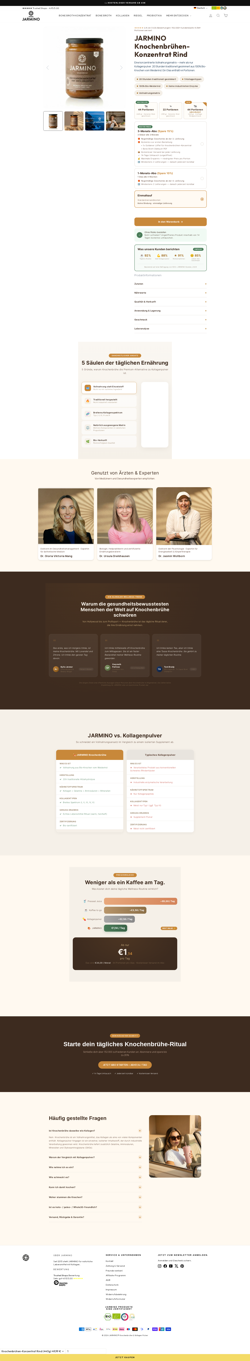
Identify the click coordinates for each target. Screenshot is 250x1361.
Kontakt (109, 1261)
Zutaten (170, 283)
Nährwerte (170, 292)
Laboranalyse (170, 328)
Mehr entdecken (177, 15)
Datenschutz (112, 1284)
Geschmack (170, 319)
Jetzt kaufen (125, 1357)
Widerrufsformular (115, 1299)
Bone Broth (104, 15)
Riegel (138, 15)
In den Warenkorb (170, 221)
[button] (170, 143)
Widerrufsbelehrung (116, 1294)
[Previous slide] (47, 67)
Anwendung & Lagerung (170, 310)
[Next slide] (121, 67)
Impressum (111, 1289)
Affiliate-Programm (116, 1275)
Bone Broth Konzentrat (75, 15)
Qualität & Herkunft (170, 301)
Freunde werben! (114, 1270)
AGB (108, 1280)
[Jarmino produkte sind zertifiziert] (219, 8)
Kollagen (122, 15)
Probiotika (154, 15)
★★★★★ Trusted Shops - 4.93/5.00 (40, 8)
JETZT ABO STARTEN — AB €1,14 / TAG (125, 1064)
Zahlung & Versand (115, 1265)
